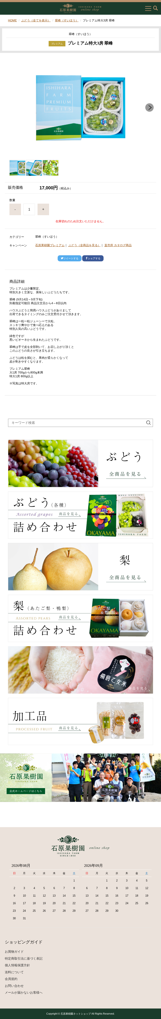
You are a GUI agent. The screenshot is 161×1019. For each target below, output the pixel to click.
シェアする (94, 258)
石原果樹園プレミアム (50, 245)
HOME (12, 20)
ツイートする (70, 258)
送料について (14, 972)
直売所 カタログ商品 (118, 245)
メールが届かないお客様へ (24, 992)
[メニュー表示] (148, 8)
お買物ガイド (14, 951)
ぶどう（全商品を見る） (84, 245)
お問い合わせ (14, 986)
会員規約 (11, 979)
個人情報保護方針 (17, 965)
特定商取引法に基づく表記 (24, 958)
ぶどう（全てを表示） (36, 20)
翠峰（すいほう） (66, 20)
